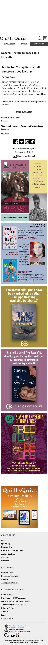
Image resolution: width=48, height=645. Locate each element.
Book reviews (7, 547)
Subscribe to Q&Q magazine (14, 598)
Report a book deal (24, 152)
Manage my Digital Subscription (15, 602)
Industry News (7, 573)
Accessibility (7, 619)
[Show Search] (40, 38)
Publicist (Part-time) (10, 118)
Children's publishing (36, 102)
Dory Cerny (10, 77)
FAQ (3, 615)
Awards (4, 580)
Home (4, 541)
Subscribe (39, 44)
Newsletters (9, 44)
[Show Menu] (45, 38)
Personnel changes (9, 576)
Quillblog (5, 544)
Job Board (5, 558)
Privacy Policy (7, 608)
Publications (6, 595)
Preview (5, 105)
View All (5, 134)
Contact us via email (26, 156)
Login (24, 44)
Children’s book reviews (12, 551)
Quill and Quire (16, 40)
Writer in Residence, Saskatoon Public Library (22, 126)
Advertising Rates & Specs (13, 605)
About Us (5, 612)
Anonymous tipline (9, 583)
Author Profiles (8, 554)
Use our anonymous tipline (24, 149)
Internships (6, 561)
